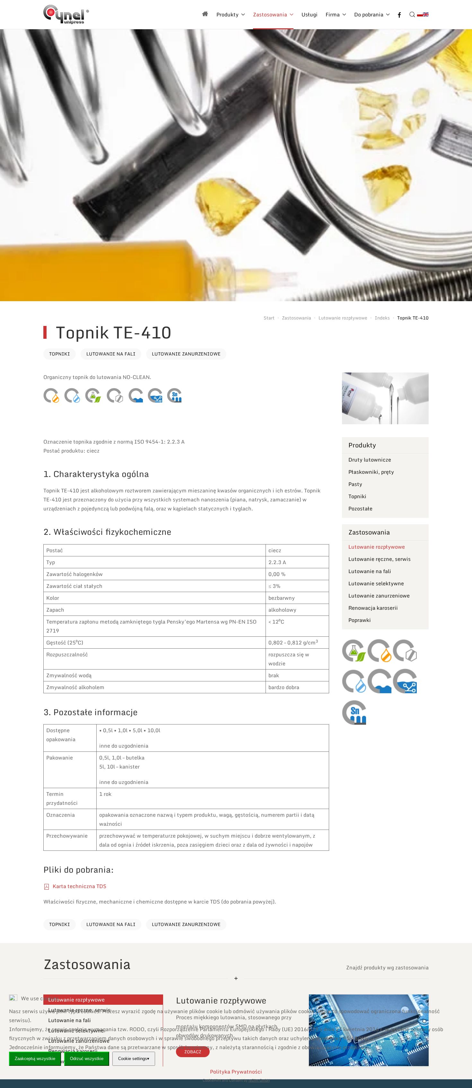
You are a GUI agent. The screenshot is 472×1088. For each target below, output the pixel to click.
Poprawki (359, 620)
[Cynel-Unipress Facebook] (399, 14)
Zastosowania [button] (270, 14)
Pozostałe (360, 508)
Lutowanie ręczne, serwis (379, 559)
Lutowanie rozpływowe (376, 547)
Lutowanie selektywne (376, 583)
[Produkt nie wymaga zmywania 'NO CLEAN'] (72, 395)
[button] (412, 14)
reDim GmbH (259, 1080)
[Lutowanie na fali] (135, 395)
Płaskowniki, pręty (371, 472)
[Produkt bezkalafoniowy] (51, 395)
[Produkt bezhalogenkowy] (115, 395)
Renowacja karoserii (373, 608)
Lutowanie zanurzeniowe (186, 353)
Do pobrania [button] (368, 14)
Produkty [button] (227, 14)
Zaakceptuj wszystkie (35, 1058)
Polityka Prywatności (236, 1071)
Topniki (59, 353)
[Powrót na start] (66, 14)
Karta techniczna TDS (78, 886)
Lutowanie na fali (110, 353)
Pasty (355, 484)
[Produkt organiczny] (93, 395)
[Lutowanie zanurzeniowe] (155, 395)
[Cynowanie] (174, 395)
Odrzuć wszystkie (86, 1058)
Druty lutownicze (369, 459)
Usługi (310, 14)
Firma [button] (333, 14)
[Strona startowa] (205, 14)
